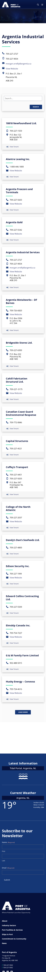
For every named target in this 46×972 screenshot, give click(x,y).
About (4, 921)
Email (8, 868)
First (3, 851)
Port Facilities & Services (12, 930)
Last (3, 860)
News (4, 943)
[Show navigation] (42, 5)
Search (36, 107)
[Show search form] (38, 5)
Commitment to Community (14, 939)
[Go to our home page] (11, 4)
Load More (23, 712)
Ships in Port (7, 934)
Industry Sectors (9, 925)
